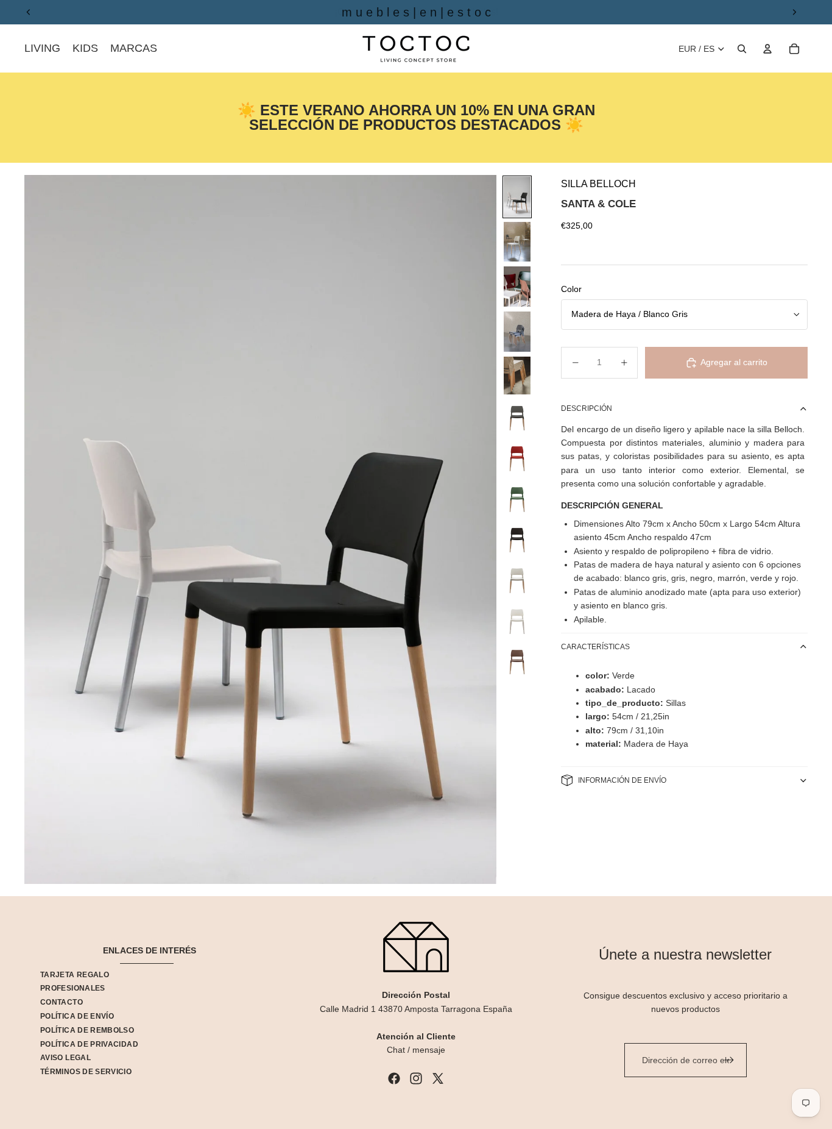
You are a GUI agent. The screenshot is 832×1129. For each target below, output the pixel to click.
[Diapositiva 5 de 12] (517, 375)
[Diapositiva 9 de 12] (517, 539)
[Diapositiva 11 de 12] (517, 620)
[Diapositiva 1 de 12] (517, 197)
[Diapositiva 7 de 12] (517, 457)
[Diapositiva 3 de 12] (517, 286)
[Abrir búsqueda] (741, 48)
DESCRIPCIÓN (586, 408)
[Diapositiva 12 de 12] (517, 661)
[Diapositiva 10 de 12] (517, 579)
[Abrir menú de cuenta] (767, 48)
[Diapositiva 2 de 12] (517, 242)
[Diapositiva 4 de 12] (517, 332)
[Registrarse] (729, 1060)
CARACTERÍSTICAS (595, 647)
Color (571, 289)
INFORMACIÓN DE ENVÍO (622, 780)
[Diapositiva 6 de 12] (517, 417)
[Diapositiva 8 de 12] (517, 498)
